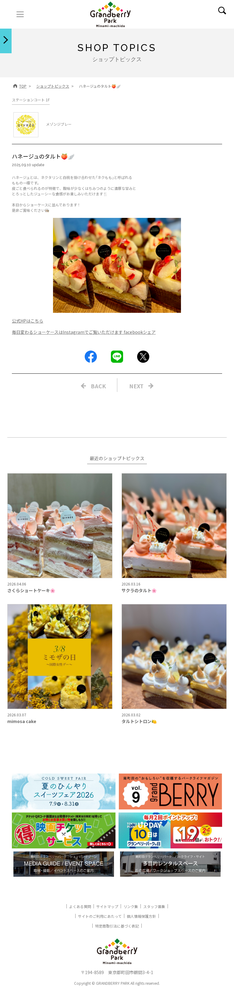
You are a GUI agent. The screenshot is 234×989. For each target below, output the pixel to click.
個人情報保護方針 (141, 916)
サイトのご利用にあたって (100, 916)
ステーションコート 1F (31, 99)
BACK (98, 386)
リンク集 (130, 906)
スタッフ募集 (154, 906)
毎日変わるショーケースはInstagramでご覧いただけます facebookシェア (84, 332)
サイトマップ (107, 906)
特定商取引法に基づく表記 (117, 925)
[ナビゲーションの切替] (20, 14)
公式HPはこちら (27, 321)
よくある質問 (80, 906)
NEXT (136, 386)
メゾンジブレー (59, 124)
